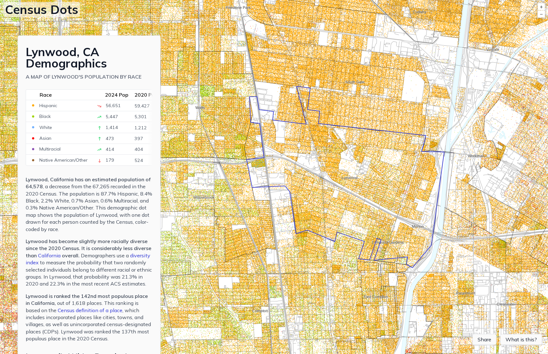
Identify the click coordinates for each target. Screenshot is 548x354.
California (49, 255)
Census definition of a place (90, 310)
